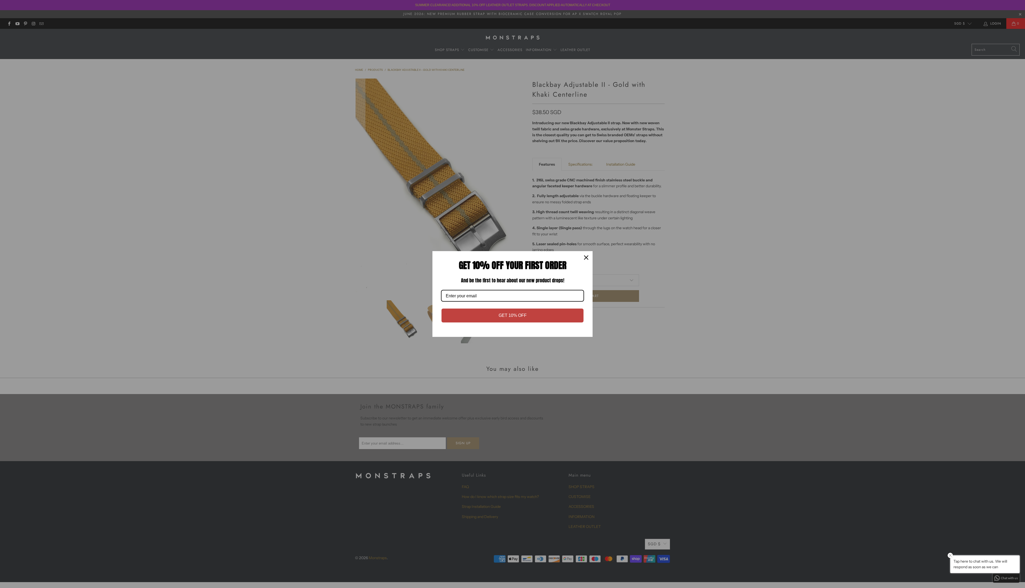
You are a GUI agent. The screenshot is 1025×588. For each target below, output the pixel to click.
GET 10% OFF (513, 315)
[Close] (586, 257)
